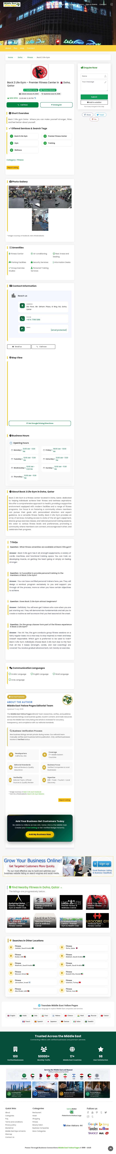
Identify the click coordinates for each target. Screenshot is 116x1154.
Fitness (30, 57)
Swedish (90, 1021)
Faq (6, 1119)
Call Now (24, 105)
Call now (43, 347)
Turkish (106, 1015)
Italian (78, 1021)
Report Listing (13, 167)
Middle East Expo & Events (15, 1131)
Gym (16, 143)
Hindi (82, 1015)
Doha (20, 57)
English (12, 1015)
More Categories (39, 1131)
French (27, 1021)
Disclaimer (9, 1128)
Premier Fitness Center (57, 136)
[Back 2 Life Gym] (17, 199)
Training (51, 143)
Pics (15, 48)
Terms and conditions (14, 1122)
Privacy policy (10, 1125)
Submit (94, 97)
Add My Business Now (40, 834)
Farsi (46, 1015)
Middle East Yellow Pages (69, 1148)
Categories (9, 1116)
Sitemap (8, 1134)
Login (71, 4)
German (66, 1021)
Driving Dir (57, 105)
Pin (95, 119)
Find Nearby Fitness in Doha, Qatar (35, 887)
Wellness (18, 150)
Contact (102, 4)
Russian (93, 1015)
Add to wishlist (95, 102)
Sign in (111, 4)
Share (88, 115)
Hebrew (57, 1015)
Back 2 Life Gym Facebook (32, 792)
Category (80, 4)
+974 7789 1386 (33, 319)
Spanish (40, 1021)
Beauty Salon (38, 1125)
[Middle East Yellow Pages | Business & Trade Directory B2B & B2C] (11, 4)
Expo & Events (91, 4)
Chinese (70, 1015)
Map (22, 48)
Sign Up (64, 4)
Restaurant (37, 1112)
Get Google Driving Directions (40, 423)
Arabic (25, 1015)
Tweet (101, 115)
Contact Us (9, 1137)
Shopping (36, 1119)
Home (56, 4)
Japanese (53, 1021)
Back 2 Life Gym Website (35, 794)
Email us (18, 347)
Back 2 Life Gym (20, 136)
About (8, 48)
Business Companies (41, 1128)
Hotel (35, 1116)
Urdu (35, 1015)
